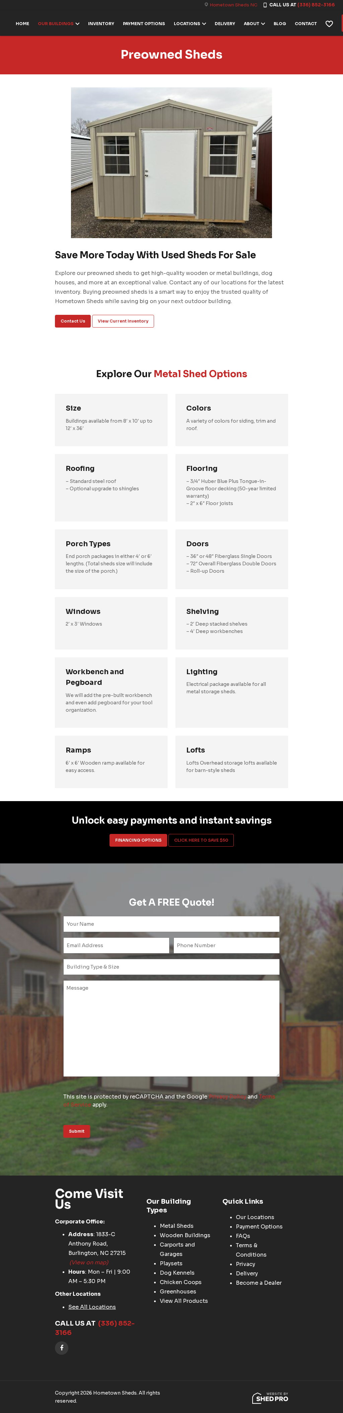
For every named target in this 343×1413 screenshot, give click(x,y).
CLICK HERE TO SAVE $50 (201, 840)
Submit (76, 1131)
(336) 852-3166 (316, 5)
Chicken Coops (181, 1282)
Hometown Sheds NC (233, 5)
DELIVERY (225, 23)
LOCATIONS (187, 23)
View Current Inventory (123, 321)
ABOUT (251, 23)
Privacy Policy (227, 1096)
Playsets (171, 1263)
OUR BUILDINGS (56, 23)
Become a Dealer (259, 1282)
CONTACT (306, 23)
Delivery (247, 1273)
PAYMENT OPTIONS (144, 23)
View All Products (184, 1300)
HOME (22, 23)
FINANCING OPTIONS (138, 840)
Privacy (245, 1264)
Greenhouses (178, 1291)
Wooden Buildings (185, 1235)
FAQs (243, 1236)
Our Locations (255, 1217)
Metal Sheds (177, 1225)
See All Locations (92, 1307)
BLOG (280, 23)
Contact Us (73, 321)
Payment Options (259, 1226)
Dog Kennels (177, 1272)
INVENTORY (101, 23)
